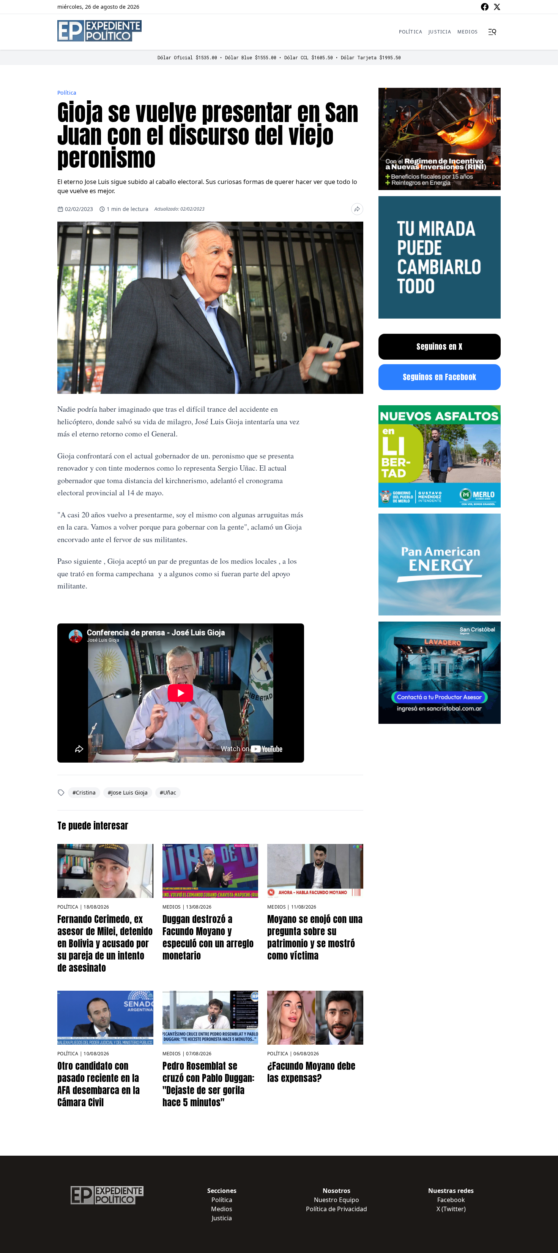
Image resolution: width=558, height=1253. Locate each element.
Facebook (451, 1200)
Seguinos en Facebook (439, 377)
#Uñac (168, 792)
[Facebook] (485, 7)
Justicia (440, 32)
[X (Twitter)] (497, 7)
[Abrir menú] (492, 32)
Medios (467, 32)
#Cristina (84, 792)
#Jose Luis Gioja (128, 792)
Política (411, 32)
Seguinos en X (439, 346)
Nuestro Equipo (336, 1200)
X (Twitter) (451, 1209)
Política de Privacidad (336, 1209)
